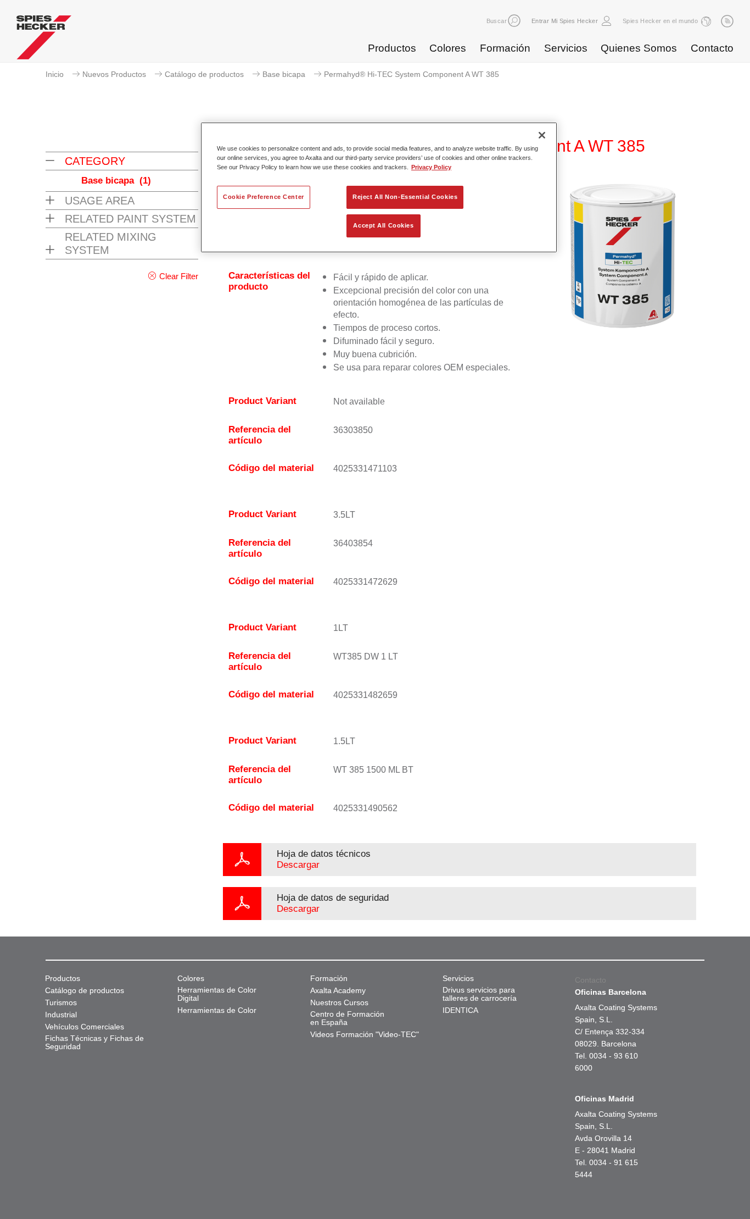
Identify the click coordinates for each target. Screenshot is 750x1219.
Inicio (55, 74)
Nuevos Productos (114, 74)
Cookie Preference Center (263, 196)
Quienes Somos (639, 48)
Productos (392, 48)
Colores (447, 48)
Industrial (61, 1015)
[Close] (542, 135)
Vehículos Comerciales (84, 1027)
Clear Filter (178, 276)
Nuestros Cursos (339, 1003)
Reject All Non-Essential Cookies (404, 196)
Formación (505, 48)
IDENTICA (460, 1010)
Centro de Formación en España (347, 1018)
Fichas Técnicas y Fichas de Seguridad (94, 1042)
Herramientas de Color (216, 1010)
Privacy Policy (431, 167)
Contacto (712, 48)
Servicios (565, 48)
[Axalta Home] (43, 40)
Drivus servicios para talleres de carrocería (480, 994)
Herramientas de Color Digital (216, 994)
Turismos (61, 1003)
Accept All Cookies (383, 225)
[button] (514, 20)
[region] (378, 187)
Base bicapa (283, 74)
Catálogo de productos (204, 74)
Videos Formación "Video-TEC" (364, 1034)
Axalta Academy (338, 991)
